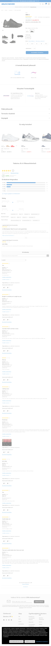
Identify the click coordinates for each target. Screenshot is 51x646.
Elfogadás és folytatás (16, 641)
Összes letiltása (29, 641)
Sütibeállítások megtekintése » (42, 641)
